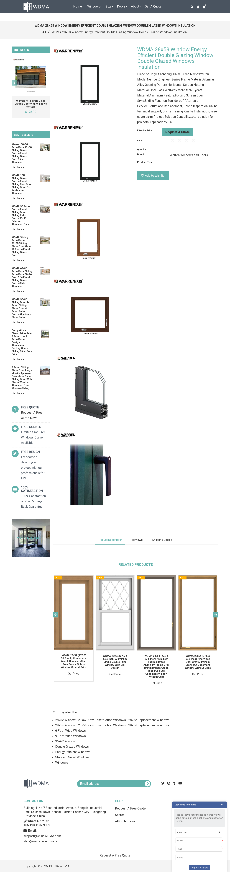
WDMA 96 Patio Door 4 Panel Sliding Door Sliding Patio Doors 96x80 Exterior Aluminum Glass (21, 215)
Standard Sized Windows (72, 757)
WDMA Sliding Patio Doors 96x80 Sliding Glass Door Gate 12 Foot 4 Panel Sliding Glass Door (21, 246)
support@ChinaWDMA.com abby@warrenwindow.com (42, 836)
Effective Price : (145, 130)
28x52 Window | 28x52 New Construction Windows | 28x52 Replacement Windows (112, 720)
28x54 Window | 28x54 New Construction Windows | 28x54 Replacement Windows (112, 725)
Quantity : (142, 149)
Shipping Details (162, 539)
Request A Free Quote (130, 808)
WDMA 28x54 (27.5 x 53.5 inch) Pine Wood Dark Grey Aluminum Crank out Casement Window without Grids (198, 661)
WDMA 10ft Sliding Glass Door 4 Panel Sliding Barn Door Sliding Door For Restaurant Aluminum (22, 184)
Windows (61, 762)
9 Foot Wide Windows (70, 736)
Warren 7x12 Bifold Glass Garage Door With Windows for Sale (31, 103)
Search (120, 815)
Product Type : (145, 162)
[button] (199, 805)
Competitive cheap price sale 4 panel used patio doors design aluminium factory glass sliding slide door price (22, 342)
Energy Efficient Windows (72, 752)
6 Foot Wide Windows (70, 730)
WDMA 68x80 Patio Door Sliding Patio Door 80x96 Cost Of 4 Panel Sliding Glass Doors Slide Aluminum (22, 277)
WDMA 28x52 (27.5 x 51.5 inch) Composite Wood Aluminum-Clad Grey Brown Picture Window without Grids (74, 661)
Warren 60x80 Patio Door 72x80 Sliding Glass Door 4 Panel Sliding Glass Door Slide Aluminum (22, 153)
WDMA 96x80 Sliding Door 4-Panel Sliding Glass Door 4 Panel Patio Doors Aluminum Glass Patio (21, 308)
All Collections (125, 821)
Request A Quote (177, 132)
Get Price (18, 167)
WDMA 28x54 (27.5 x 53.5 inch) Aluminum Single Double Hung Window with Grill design (115, 661)
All (44, 32)
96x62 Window (65, 741)
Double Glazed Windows (72, 746)
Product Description (110, 539)
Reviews (137, 539)
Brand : (141, 154)
